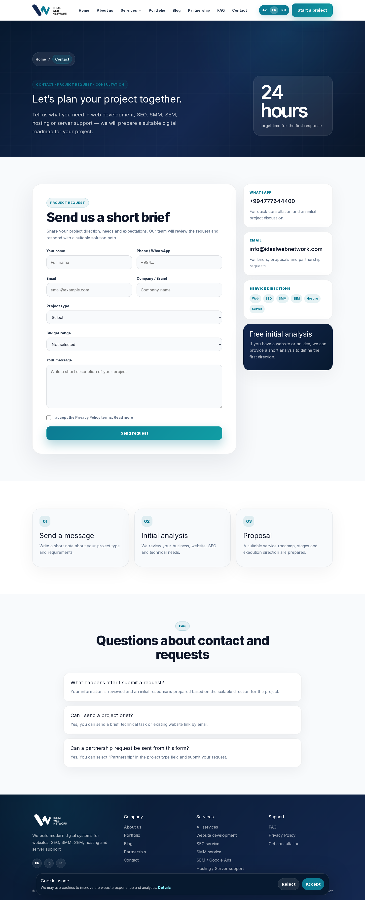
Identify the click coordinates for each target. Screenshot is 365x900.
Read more (123, 417)
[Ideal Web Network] (49, 10)
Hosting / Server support (220, 868)
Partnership (199, 10)
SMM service (208, 851)
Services (131, 10)
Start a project (312, 10)
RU (283, 10)
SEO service (207, 843)
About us (105, 10)
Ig (49, 863)
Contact (239, 10)
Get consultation (284, 843)
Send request (134, 433)
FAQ (221, 10)
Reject (288, 884)
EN (274, 10)
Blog (177, 10)
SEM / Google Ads (213, 860)
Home (84, 10)
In (60, 863)
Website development (216, 835)
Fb (37, 863)
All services (207, 827)
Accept (313, 884)
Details (164, 887)
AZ (264, 10)
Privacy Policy (282, 835)
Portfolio (157, 10)
